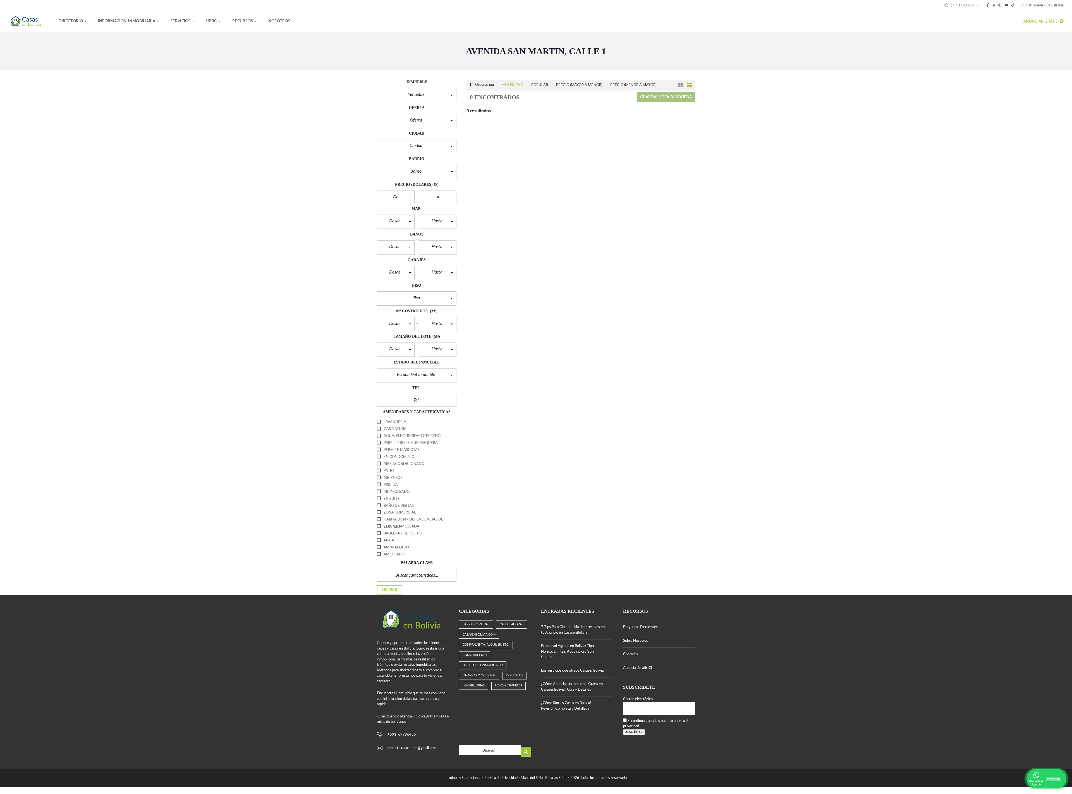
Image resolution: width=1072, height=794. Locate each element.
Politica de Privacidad (501, 778)
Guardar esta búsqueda (666, 97)
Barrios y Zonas (476, 624)
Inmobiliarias (474, 685)
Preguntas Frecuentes (640, 627)
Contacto (630, 654)
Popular (539, 85)
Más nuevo (512, 85)
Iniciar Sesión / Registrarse (1042, 5)
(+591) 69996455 (964, 5)
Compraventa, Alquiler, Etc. (486, 644)
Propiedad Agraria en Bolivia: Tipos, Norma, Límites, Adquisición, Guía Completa (568, 651)
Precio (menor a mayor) (633, 85)
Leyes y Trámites (508, 685)
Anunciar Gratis (1041, 21)
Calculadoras (511, 624)
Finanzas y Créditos (479, 675)
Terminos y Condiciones (462, 778)
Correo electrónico (638, 699)
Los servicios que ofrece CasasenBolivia (572, 670)
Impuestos (514, 675)
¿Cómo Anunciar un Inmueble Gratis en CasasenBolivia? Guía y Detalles (572, 686)
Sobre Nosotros (635, 641)
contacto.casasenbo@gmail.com (411, 748)
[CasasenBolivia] (26, 21)
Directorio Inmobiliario (483, 665)
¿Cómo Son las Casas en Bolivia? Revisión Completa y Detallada (566, 705)
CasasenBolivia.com (479, 634)
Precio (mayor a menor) (579, 85)
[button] (416, 95)
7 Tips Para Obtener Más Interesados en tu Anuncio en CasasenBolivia (573, 629)
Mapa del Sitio (532, 778)
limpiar (389, 590)
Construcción (475, 655)
